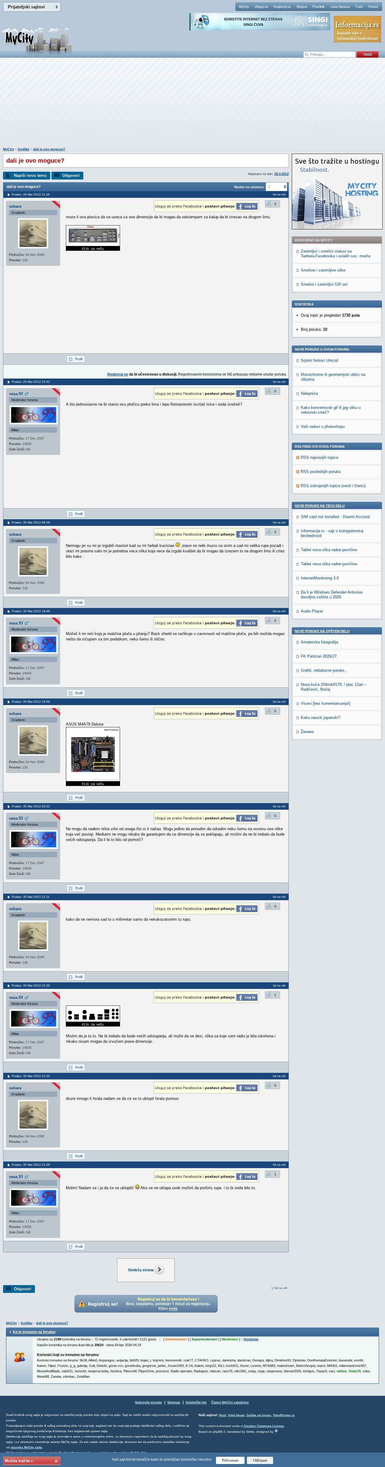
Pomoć (373, 6)
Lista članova (340, 6)
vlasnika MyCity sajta (26, 1447)
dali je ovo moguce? (49, 149)
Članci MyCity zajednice (230, 1402)
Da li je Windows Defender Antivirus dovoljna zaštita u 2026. (332, 594)
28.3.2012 (281, 174)
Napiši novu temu (30, 175)
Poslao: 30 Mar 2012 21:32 (31, 1076)
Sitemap (173, 1402)
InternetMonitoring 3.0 (320, 578)
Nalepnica (309, 393)
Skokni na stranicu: (249, 187)
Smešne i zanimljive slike (323, 270)
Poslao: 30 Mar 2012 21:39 (31, 1164)
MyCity (244, 6)
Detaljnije (251, 1339)
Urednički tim (196, 1402)
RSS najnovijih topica (319, 457)
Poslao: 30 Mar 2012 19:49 (31, 611)
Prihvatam (230, 1460)
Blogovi (302, 6)
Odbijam (260, 1460)
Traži (359, 6)
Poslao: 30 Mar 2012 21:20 (31, 985)
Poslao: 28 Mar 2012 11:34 (31, 194)
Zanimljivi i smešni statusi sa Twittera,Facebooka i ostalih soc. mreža (335, 253)
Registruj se (282, 6)
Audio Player (312, 611)
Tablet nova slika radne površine (329, 550)
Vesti (222, 1415)
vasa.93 (16, 393)
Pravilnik (319, 6)
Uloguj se (261, 6)
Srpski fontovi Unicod (319, 360)
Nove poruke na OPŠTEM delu (322, 631)
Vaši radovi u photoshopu (323, 426)
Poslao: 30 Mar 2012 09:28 (31, 522)
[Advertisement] (192, 105)
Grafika (23, 149)
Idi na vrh (281, 1288)
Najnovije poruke (148, 1402)
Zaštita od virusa (258, 1415)
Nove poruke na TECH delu (320, 506)
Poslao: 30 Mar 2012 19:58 (31, 701)
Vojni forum (236, 1415)
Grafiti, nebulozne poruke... (324, 670)
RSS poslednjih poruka (320, 471)
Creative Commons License (264, 1426)
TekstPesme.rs (284, 1415)
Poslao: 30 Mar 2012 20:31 (31, 806)
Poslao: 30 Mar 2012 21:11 (31, 896)
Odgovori (71, 175)
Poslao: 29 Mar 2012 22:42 (31, 381)
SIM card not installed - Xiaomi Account (335, 516)
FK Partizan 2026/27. (319, 656)
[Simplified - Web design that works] (276, 1431)
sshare (15, 206)
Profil (78, 359)
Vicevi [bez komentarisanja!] (325, 703)
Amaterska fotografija (319, 642)
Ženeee (307, 731)
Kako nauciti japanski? (320, 717)
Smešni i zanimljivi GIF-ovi (324, 284)
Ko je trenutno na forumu (34, 1332)
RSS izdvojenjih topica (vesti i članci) (333, 485)
